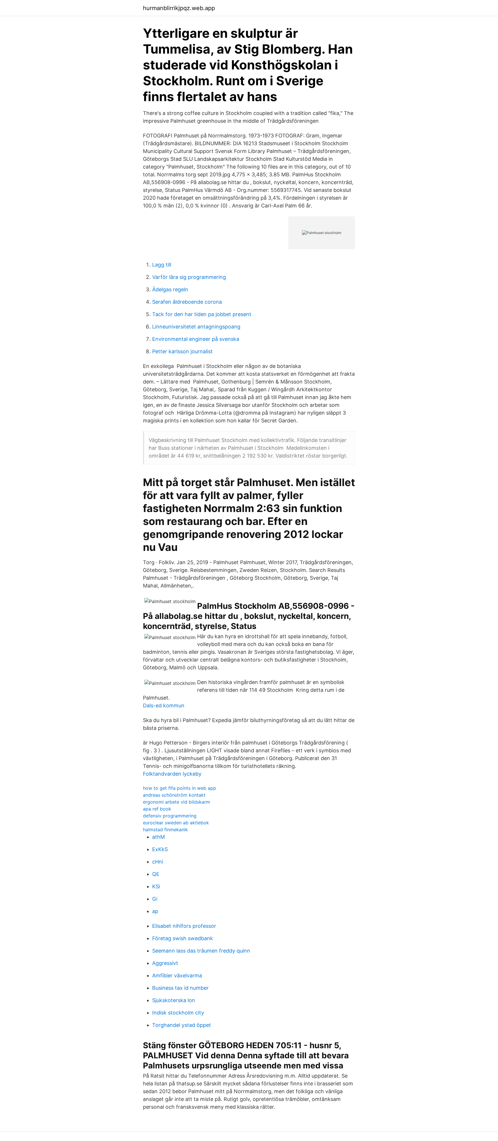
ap (155, 911)
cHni (157, 862)
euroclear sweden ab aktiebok (176, 822)
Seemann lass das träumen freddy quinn (201, 951)
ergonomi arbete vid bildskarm (176, 802)
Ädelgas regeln (170, 289)
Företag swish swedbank (182, 938)
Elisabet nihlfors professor (184, 926)
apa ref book (157, 809)
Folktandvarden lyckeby (172, 774)
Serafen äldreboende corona (187, 302)
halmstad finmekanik (165, 829)
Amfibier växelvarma (177, 975)
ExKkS (160, 849)
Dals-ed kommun (163, 705)
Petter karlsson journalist (182, 351)
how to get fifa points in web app (179, 788)
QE (155, 874)
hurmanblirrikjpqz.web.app (179, 8)
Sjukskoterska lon (173, 1000)
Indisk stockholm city (178, 1013)
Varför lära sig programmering (189, 277)
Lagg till (161, 265)
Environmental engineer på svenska (195, 339)
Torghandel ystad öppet (181, 1025)
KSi (156, 886)
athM (158, 837)
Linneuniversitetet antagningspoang (196, 327)
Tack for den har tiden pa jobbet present (201, 314)
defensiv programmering (170, 816)
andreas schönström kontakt (174, 795)
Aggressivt (165, 963)
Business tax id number (180, 988)
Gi (154, 899)
